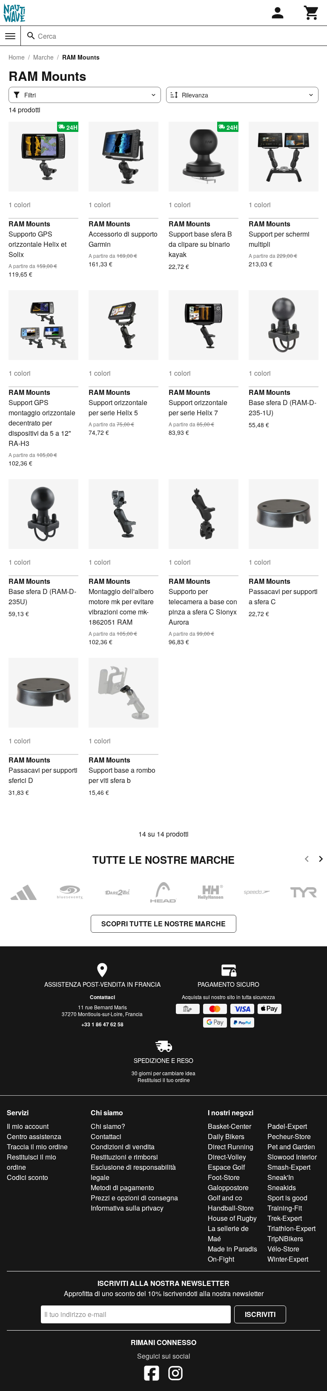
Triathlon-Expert (291, 1228)
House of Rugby (232, 1218)
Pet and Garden (291, 1146)
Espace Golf (226, 1167)
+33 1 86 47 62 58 (102, 1024)
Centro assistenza (34, 1136)
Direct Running (230, 1146)
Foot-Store (224, 1177)
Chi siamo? (108, 1126)
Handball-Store (231, 1208)
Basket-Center (229, 1126)
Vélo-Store (283, 1249)
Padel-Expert (287, 1126)
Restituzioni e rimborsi (124, 1157)
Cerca (47, 36)
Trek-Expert (284, 1218)
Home (17, 57)
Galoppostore (228, 1187)
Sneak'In (280, 1177)
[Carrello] (311, 12)
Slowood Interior (292, 1157)
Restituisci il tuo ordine (164, 1079)
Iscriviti (260, 1314)
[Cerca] (31, 36)
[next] (321, 860)
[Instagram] (175, 1374)
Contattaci (102, 997)
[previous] (307, 860)
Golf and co (225, 1197)
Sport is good (287, 1197)
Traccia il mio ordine (37, 1146)
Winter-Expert (287, 1259)
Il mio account (28, 1126)
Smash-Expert (288, 1167)
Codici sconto (27, 1177)
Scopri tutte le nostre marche (163, 923)
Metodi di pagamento (122, 1187)
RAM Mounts (29, 224)
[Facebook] (151, 1374)
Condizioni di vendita (123, 1146)
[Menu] (10, 36)
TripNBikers (285, 1238)
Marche (43, 57)
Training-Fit (284, 1208)
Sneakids (281, 1187)
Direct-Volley (227, 1157)
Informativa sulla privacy (127, 1208)
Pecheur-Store (289, 1136)
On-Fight (221, 1259)
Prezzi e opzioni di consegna (134, 1197)
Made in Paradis (232, 1249)
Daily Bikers (226, 1136)
